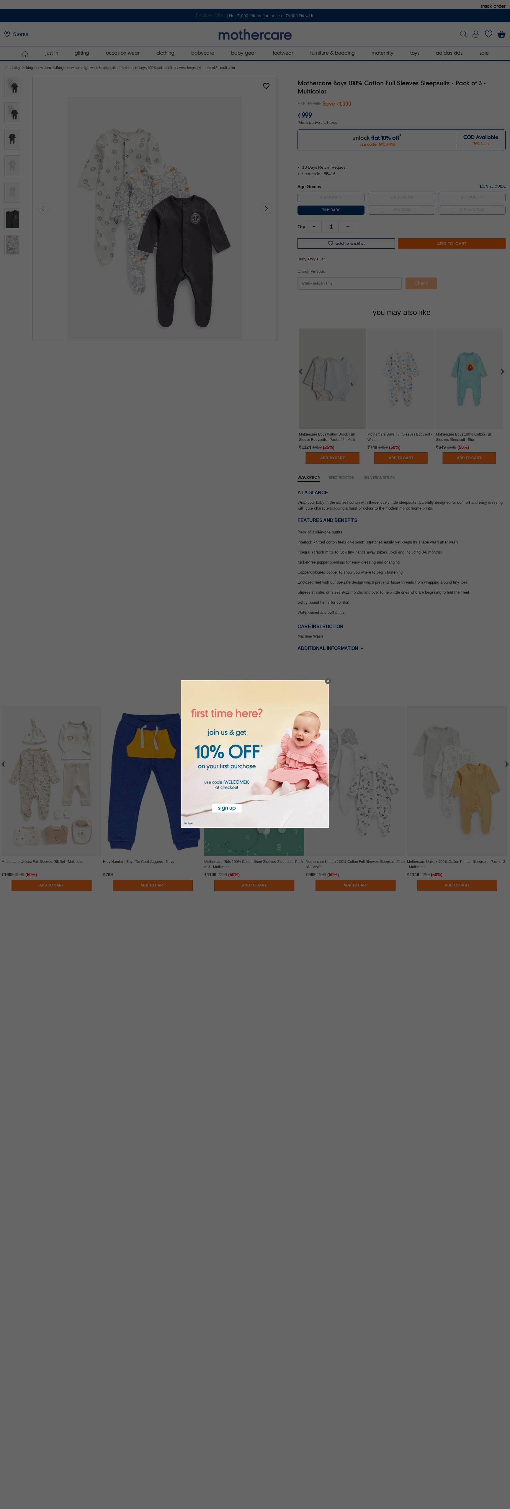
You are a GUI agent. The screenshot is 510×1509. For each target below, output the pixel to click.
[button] (328, 681)
